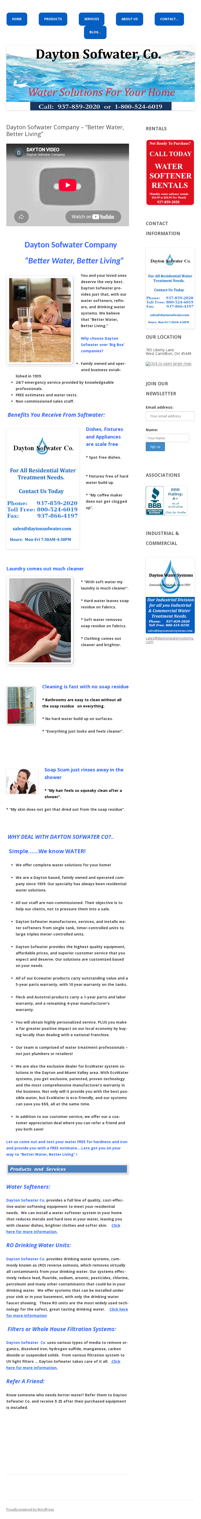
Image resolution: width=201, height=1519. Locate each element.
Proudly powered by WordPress (30, 1509)
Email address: (159, 407)
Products (53, 19)
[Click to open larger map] (168, 363)
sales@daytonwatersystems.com (170, 640)
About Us (129, 19)
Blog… (95, 32)
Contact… (169, 19)
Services (91, 19)
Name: (152, 429)
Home (17, 19)
